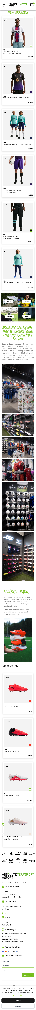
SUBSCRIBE (28, 975)
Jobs (4, 913)
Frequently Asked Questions (11, 906)
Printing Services (7, 925)
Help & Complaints (8, 894)
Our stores (5, 922)
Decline (18, 1006)
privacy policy (18, 995)
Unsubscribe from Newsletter (12, 897)
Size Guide (5, 909)
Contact (5, 891)
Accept (18, 1000)
